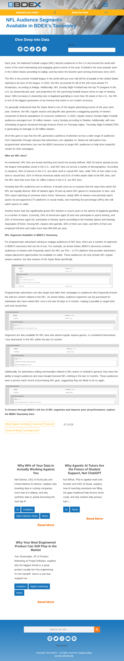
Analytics (28, 509)
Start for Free (80, 12)
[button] (105, 4)
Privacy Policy (85, 653)
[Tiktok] (32, 49)
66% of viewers (40, 191)
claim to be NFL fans (99, 175)
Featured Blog (13, 430)
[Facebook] (74, 638)
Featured (37, 424)
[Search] (97, 629)
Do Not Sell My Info (64, 656)
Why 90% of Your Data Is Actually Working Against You (36, 469)
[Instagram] (44, 49)
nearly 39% (73, 195)
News (45, 516)
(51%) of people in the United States (98, 78)
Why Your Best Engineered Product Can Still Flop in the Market (36, 546)
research (12, 171)
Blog (8, 424)
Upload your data (27, 12)
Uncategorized (30, 430)
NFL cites (14, 180)
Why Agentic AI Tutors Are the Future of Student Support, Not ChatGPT (84, 469)
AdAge (35, 87)
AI (17, 509)
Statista (86, 120)
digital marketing (21, 424)
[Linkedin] (20, 49)
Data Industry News (27, 516)
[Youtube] (26, 49)
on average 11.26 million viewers (36, 129)
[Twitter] (38, 49)
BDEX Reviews (62, 645)
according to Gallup (37, 71)
